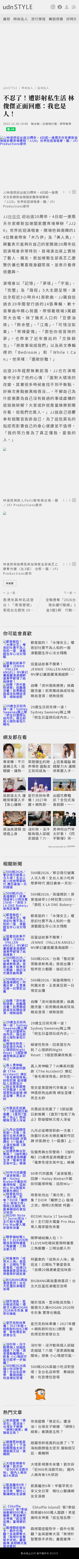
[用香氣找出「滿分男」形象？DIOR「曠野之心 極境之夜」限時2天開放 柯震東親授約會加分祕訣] (15, 1200)
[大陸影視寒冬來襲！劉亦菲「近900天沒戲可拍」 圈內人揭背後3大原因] (15, 1470)
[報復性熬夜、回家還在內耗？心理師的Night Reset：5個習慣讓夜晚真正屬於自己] (15, 1050)
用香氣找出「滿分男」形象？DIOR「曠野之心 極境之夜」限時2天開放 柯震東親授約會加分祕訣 (52, 1202)
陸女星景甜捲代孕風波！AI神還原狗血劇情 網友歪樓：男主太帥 (53, 1092)
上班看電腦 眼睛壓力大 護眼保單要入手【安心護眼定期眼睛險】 (64, 766)
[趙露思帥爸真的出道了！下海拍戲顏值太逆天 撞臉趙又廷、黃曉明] (15, 1448)
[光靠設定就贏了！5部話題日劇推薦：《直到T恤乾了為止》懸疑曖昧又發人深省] (15, 1114)
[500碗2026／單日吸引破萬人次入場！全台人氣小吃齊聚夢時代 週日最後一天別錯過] (15, 878)
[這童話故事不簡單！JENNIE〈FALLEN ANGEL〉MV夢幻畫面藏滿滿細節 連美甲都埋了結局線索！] (15, 669)
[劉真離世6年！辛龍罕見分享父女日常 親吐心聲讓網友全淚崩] (15, 1491)
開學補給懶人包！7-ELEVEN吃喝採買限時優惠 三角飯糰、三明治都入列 (52, 1242)
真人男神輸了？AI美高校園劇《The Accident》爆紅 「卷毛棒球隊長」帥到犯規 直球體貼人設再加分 (52, 1073)
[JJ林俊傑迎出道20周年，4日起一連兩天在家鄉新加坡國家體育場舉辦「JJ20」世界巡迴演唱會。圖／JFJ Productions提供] (39, 162)
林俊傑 (9, 583)
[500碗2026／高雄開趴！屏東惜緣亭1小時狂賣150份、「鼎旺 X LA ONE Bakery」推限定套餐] (15, 900)
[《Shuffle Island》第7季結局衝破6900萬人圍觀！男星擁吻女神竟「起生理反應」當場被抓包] (15, 1513)
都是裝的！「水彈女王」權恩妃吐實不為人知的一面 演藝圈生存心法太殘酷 (52, 647)
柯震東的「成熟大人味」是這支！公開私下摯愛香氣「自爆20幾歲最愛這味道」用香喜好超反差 (53, 1267)
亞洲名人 (43, 87)
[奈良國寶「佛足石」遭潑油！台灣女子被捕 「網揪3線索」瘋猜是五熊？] (15, 1427)
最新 (6, 18)
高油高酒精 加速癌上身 (14, 831)
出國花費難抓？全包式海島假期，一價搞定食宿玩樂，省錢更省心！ (64, 800)
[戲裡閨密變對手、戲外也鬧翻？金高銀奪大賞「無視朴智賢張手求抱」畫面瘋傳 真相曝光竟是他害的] (15, 1534)
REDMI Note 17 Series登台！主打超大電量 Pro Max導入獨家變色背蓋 (53, 1221)
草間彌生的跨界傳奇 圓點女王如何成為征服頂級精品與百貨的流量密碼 (39, 766)
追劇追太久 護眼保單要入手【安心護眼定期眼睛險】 (14, 800)
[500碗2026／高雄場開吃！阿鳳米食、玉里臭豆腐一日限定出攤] (15, 985)
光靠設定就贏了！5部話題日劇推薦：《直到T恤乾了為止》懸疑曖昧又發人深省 (53, 1114)
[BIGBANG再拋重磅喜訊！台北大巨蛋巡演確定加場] (15, 1286)
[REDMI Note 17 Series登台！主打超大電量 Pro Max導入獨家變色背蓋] (15, 1222)
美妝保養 (56, 18)
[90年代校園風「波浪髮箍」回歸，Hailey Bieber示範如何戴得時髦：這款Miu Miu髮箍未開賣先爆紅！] (15, 1179)
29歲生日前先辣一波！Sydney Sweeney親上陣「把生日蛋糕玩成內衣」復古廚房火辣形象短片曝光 (52, 714)
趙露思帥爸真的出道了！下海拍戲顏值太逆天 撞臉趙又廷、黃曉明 (53, 1447)
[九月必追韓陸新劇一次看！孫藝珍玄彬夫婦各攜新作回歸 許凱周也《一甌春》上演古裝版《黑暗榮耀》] (15, 1136)
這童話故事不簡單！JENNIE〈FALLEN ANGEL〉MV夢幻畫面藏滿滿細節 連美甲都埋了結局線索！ (53, 671)
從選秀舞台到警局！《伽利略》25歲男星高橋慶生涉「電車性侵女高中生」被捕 (52, 1157)
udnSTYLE (10, 87)
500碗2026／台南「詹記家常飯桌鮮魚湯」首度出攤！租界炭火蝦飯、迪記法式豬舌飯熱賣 (53, 966)
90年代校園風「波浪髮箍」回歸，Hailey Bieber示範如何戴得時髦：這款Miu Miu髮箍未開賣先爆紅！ (53, 1181)
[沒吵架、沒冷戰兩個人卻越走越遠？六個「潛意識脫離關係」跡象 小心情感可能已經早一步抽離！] (15, 1351)
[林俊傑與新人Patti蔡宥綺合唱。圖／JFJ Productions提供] (39, 472)
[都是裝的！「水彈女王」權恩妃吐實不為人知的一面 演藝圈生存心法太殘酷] (15, 648)
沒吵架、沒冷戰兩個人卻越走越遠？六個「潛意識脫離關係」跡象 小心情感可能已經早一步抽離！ (39, 833)
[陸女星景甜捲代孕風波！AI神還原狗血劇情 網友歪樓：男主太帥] (15, 1093)
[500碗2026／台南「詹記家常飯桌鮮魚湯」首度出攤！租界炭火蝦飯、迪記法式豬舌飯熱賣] (15, 964)
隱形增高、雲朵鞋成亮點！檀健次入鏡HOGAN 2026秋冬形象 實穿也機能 (53, 1307)
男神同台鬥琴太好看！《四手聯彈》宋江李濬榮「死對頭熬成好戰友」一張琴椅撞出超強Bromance (64, 833)
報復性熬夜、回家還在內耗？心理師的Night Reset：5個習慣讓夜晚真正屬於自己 (53, 1052)
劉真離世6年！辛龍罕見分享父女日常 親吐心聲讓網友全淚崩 (52, 1490)
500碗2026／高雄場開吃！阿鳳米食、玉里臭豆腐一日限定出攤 (53, 985)
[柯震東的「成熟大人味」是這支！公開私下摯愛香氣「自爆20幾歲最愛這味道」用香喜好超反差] (15, 1265)
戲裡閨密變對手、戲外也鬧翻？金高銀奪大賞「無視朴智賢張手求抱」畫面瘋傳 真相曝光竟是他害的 (53, 1536)
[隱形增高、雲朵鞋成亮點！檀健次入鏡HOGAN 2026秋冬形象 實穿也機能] (15, 1308)
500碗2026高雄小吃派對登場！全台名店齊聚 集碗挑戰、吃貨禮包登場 (53, 1371)
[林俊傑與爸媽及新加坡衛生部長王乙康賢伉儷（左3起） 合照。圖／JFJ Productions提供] (39, 536)
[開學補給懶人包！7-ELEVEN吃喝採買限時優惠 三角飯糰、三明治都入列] (15, 1243)
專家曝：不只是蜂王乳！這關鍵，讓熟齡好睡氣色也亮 (14, 766)
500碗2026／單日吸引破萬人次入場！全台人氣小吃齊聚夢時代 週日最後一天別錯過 (53, 880)
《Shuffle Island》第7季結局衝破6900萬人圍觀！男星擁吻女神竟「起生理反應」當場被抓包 (53, 1515)
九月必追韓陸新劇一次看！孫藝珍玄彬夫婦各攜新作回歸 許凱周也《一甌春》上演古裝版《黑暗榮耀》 (53, 1138)
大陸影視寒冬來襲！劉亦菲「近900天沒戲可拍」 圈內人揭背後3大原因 (52, 1469)
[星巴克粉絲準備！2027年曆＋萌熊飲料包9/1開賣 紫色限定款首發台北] (15, 1329)
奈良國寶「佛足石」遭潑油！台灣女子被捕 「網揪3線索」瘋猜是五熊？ (53, 1426)
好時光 (71, 18)
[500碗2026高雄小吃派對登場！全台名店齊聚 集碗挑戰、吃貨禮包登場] (15, 1372)
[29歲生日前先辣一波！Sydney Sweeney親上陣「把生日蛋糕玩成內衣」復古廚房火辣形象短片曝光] (15, 712)
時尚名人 (20, 18)
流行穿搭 (38, 18)
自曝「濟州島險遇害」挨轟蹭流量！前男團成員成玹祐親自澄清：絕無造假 (52, 690)
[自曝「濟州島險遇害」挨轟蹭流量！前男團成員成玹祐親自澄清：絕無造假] (15, 691)
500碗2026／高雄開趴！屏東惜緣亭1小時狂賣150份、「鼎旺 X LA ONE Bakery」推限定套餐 (53, 902)
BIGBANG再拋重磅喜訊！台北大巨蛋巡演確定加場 (53, 1283)
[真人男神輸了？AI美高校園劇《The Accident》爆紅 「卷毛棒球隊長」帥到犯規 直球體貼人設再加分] (15, 1071)
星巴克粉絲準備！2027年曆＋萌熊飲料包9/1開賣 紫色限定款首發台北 (39, 800)
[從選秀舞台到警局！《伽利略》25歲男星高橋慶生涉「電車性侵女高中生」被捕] (15, 1157)
